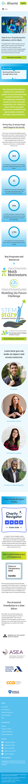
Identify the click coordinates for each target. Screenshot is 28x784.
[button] (3, 24)
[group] (14, 156)
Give (2, 718)
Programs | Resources (7, 712)
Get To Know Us (5, 709)
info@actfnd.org (5, 781)
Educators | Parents (6, 729)
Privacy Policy (12, 781)
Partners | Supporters (6, 734)
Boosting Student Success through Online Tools (11, 73)
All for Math (4, 707)
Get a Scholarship (5, 715)
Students (3, 726)
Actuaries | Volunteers (7, 731)
